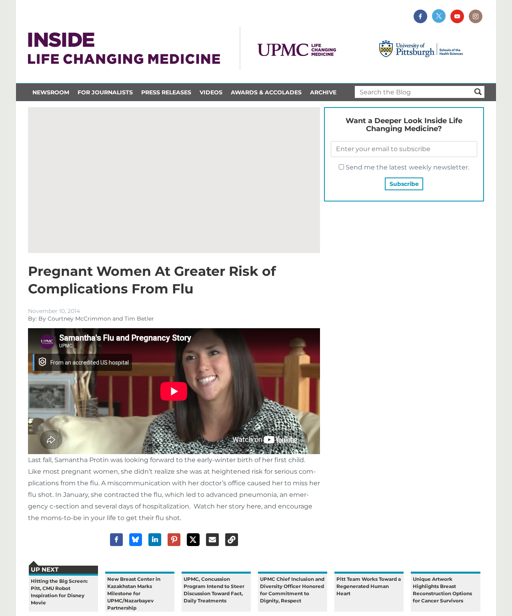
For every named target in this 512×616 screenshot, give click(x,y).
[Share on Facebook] (116, 539)
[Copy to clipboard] (231, 539)
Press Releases (166, 92)
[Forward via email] (212, 539)
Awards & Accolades (266, 92)
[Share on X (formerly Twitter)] (193, 539)
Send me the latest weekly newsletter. (406, 167)
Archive (323, 92)
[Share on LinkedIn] (154, 539)
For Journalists (105, 92)
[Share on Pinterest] (174, 539)
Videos (211, 92)
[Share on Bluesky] (135, 539)
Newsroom (50, 92)
